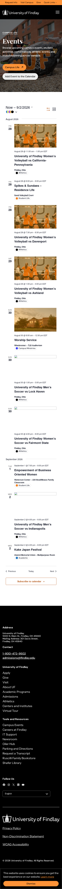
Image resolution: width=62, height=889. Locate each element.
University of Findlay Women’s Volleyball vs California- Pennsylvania (35, 160)
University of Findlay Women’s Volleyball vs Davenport (35, 239)
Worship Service (25, 340)
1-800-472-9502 (14, 654)
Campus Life (12, 67)
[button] (26, 112)
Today (31, 571)
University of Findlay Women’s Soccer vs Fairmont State (35, 440)
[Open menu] (57, 12)
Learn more (47, 876)
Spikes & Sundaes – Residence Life (27, 188)
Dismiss (31, 883)
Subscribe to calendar (29, 581)
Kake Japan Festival (28, 549)
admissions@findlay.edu (19, 658)
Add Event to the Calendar (20, 76)
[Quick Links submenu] (56, 2)
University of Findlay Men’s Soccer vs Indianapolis (32, 526)
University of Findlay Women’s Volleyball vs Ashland (35, 291)
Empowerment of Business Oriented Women (32, 472)
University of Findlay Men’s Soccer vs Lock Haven (32, 389)
